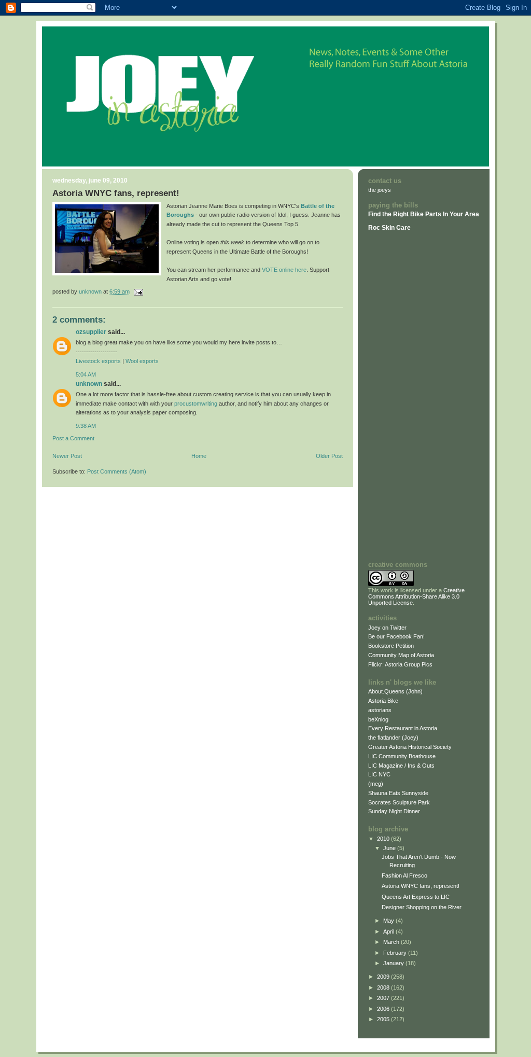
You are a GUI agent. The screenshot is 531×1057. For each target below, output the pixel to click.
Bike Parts (426, 214)
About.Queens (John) (395, 691)
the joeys (379, 190)
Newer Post (67, 456)
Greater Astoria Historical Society (410, 747)
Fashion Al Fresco (404, 875)
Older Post (329, 456)
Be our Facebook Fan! (396, 636)
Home (198, 456)
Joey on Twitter (387, 627)
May (389, 920)
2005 (384, 1019)
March (392, 942)
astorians (380, 710)
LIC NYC (379, 774)
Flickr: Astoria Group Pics (400, 664)
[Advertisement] (399, 395)
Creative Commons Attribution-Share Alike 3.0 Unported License (416, 596)
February (395, 953)
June (390, 848)
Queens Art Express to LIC (416, 897)
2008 (384, 987)
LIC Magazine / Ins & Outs (401, 765)
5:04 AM (86, 374)
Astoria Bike (383, 701)
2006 (384, 1009)
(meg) (375, 784)
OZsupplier (91, 332)
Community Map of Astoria (401, 655)
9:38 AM (86, 426)
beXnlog (378, 719)
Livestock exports (98, 361)
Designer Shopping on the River (422, 907)
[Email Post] (138, 291)
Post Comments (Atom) (116, 471)
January (394, 963)
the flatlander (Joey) (393, 737)
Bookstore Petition (391, 646)
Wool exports (142, 361)
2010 (384, 839)
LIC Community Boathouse (402, 756)
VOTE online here (284, 270)
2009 (384, 976)
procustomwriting (195, 403)
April (389, 931)
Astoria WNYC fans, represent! (420, 886)
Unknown (89, 383)
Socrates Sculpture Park (399, 802)
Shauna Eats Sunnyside (398, 793)
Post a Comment (73, 438)
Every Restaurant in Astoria (402, 728)
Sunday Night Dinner (394, 811)
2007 (384, 998)
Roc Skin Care (389, 227)
